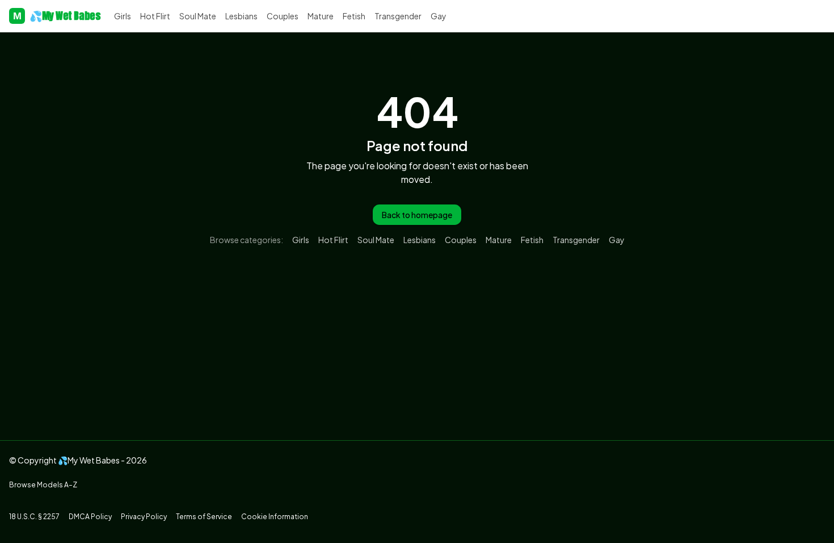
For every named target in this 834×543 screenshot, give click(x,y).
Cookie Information (274, 516)
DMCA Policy (90, 516)
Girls (122, 16)
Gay (439, 16)
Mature (321, 16)
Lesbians (241, 16)
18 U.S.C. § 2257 (34, 516)
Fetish (354, 16)
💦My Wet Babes (56, 15)
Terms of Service (204, 516)
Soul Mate (197, 16)
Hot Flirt (155, 16)
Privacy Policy (144, 516)
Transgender (398, 16)
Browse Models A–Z (43, 485)
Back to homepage (417, 215)
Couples (282, 16)
